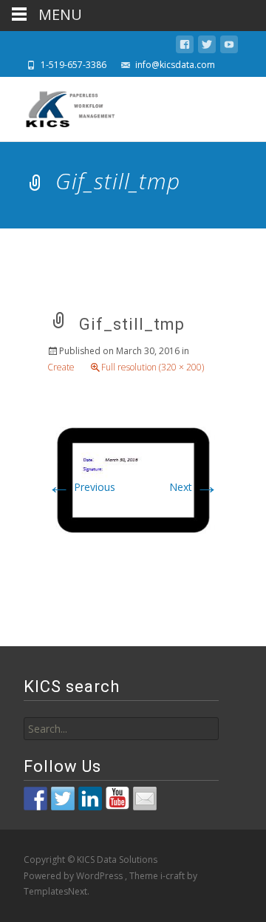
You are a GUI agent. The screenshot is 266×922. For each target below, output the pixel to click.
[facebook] (185, 47)
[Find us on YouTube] (117, 798)
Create (61, 367)
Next (194, 487)
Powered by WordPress (74, 876)
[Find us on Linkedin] (90, 798)
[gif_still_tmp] (133, 479)
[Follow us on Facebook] (35, 798)
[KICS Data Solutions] (59, 106)
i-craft (173, 876)
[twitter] (207, 47)
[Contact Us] (145, 798)
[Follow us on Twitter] (63, 798)
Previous (81, 487)
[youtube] (229, 47)
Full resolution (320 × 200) (152, 367)
